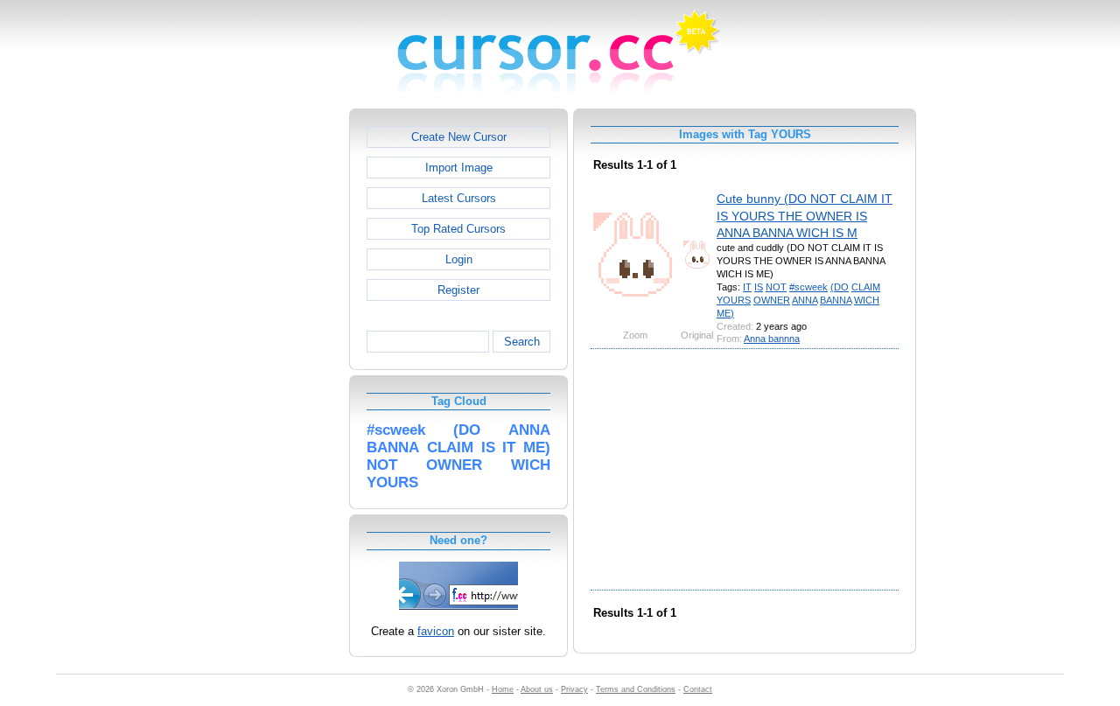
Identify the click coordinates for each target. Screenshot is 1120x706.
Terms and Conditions (636, 689)
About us (537, 689)
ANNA (804, 300)
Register (459, 290)
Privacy (574, 689)
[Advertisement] (274, 370)
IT (747, 287)
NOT (776, 287)
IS (758, 287)
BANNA (835, 300)
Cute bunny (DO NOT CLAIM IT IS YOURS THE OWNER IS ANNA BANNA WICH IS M (804, 216)
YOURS (734, 300)
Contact (697, 689)
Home (503, 689)
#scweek (808, 287)
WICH (866, 300)
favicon (435, 631)
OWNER (771, 300)
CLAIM (865, 287)
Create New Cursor (459, 136)
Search (522, 341)
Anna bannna (772, 338)
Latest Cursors (459, 198)
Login (458, 259)
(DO (839, 287)
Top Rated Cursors (458, 228)
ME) (725, 313)
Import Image (459, 167)
